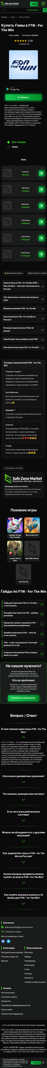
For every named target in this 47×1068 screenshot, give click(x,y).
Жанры (27, 957)
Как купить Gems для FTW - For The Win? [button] (21, 347)
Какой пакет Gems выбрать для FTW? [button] (20, 339)
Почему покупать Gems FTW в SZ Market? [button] (18, 329)
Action (13, 17)
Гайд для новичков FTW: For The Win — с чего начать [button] (21, 604)
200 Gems (25, 188)
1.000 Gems (25, 220)
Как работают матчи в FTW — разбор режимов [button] (21, 614)
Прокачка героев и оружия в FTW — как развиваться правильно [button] (20, 624)
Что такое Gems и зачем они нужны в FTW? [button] (21, 299)
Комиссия (5, 1001)
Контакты (28, 978)
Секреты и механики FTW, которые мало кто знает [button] (20, 654)
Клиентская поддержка (12, 1014)
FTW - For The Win (24, 17)
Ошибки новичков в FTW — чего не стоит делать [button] (20, 634)
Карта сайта (6, 1009)
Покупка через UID (9, 957)
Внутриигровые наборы (12, 952)
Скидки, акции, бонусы (35, 982)
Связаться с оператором (23, 698)
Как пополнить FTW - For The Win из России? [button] (19, 318)
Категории (29, 965)
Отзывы (28, 973)
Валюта (4, 961)
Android (35, 35)
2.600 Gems (25, 236)
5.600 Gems (25, 253)
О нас (27, 969)
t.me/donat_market (13, 932)
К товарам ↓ (23, 97)
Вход (34, 4)
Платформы (30, 961)
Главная (4, 17)
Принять (36, 1063)
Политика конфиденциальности (15, 1005)
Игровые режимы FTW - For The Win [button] (19, 308)
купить (41, 173)
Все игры (28, 952)
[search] (45, 10)
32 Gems (25, 172)
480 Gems (25, 204)
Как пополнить (8, 993)
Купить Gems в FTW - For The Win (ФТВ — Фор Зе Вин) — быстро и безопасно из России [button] (21, 286)
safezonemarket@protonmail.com (19, 927)
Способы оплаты (9, 997)
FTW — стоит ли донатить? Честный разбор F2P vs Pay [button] (20, 644)
